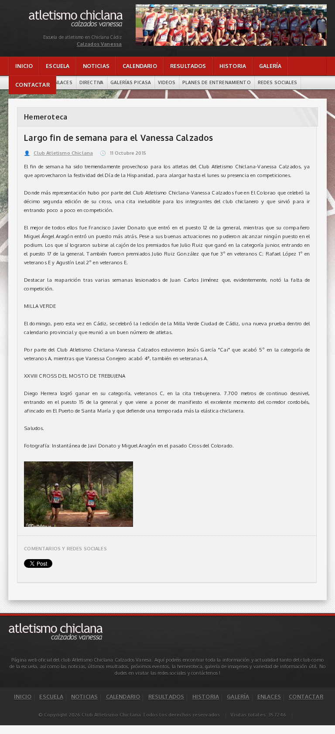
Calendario (140, 66)
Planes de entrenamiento (216, 82)
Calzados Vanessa (76, 12)
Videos (166, 82)
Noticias (96, 66)
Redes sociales (277, 82)
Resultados (188, 66)
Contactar (32, 85)
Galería (270, 66)
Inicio (24, 66)
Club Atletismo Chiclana (58, 153)
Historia (232, 66)
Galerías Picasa (130, 82)
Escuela (57, 66)
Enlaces (62, 82)
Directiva (91, 82)
